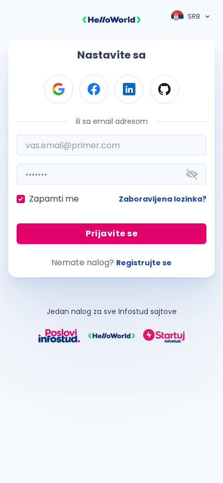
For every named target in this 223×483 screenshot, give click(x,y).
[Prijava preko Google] (58, 89)
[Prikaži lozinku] (191, 174)
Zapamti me (54, 199)
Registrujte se (144, 263)
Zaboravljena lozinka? (162, 199)
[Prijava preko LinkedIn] (129, 89)
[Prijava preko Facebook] (93, 89)
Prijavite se (111, 233)
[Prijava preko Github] (164, 89)
